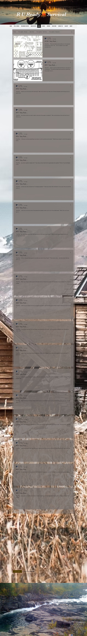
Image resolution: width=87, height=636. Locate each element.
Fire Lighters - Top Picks (42, 31)
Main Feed (32, 31)
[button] (71, 32)
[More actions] (71, 38)
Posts (15, 31)
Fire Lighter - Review (22, 31)
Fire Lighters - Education (54, 31)
